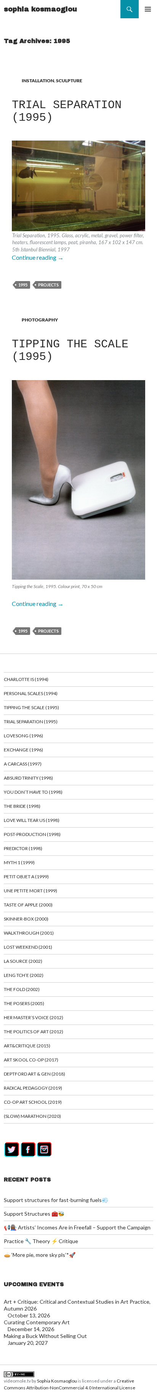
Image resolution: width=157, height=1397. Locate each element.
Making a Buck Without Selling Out (45, 1336)
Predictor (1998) (23, 848)
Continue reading (38, 257)
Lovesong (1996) (23, 735)
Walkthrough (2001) (29, 933)
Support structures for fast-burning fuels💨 (56, 1200)
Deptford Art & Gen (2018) (34, 1074)
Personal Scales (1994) (31, 693)
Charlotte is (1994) (26, 679)
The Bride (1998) (22, 806)
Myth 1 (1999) (19, 862)
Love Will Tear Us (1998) (31, 820)
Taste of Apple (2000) (28, 905)
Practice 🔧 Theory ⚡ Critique (41, 1241)
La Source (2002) (23, 961)
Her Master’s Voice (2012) (33, 1017)
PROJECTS (48, 284)
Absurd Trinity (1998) (28, 778)
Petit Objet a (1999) (26, 876)
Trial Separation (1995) (67, 111)
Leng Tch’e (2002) (23, 975)
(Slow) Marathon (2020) (32, 1116)
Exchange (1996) (23, 750)
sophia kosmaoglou (40, 9)
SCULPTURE (69, 80)
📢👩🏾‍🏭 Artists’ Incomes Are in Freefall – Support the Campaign (77, 1227)
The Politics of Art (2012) (33, 1031)
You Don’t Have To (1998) (33, 792)
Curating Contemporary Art (37, 1322)
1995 (22, 284)
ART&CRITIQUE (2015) (27, 1046)
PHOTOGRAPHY (40, 320)
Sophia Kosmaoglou (57, 1381)
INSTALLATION (38, 80)
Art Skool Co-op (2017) (31, 1060)
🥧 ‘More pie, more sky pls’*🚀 (39, 1255)
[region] (78, 197)
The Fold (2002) (22, 989)
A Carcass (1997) (23, 764)
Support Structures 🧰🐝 (34, 1213)
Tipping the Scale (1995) (70, 350)
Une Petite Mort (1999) (30, 891)
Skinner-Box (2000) (26, 919)
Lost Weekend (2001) (28, 947)
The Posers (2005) (24, 1003)
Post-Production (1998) (32, 834)
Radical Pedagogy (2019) (33, 1088)
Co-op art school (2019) (33, 1102)
